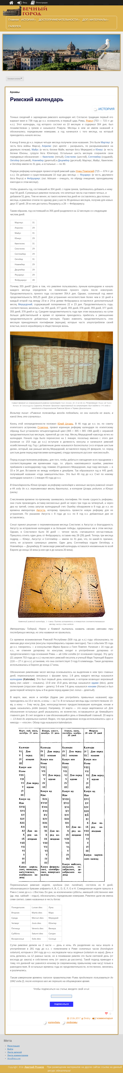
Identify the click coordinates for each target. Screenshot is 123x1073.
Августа (40, 510)
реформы (72, 1022)
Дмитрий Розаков (34, 1067)
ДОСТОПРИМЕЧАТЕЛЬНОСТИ (58, 19)
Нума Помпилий (85, 171)
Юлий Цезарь (65, 423)
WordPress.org (14, 1058)
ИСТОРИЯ (27, 19)
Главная (13, 19)
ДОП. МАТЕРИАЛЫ (94, 19)
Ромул (89, 121)
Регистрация (13, 1046)
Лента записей (14, 1052)
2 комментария (104, 1018)
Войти (10, 1049)
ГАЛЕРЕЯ (14, 26)
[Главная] (11, 2)
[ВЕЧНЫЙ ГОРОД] (25, 11)
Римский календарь (36, 99)
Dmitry (86, 1018)
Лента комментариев (17, 1055)
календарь (54, 1022)
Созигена (43, 427)
